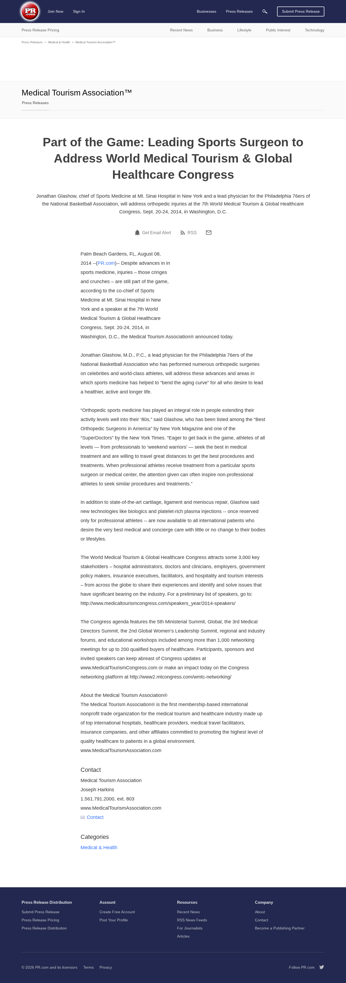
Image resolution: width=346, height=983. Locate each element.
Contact (95, 817)
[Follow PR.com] (319, 967)
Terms (88, 967)
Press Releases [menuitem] (239, 11)
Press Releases (32, 42)
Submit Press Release (301, 11)
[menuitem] (264, 11)
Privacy (105, 967)
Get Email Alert (156, 233)
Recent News (188, 912)
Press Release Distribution (44, 928)
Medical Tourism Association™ (95, 42)
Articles (183, 936)
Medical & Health (59, 42)
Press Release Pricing (40, 920)
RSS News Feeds (192, 920)
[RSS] (183, 232)
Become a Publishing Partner (280, 928)
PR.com (106, 263)
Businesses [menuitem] (206, 11)
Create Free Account (117, 912)
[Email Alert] (138, 232)
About (260, 912)
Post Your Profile (113, 920)
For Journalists (189, 928)
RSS (192, 233)
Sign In (79, 11)
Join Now (55, 11)
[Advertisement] (173, 62)
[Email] (208, 232)
